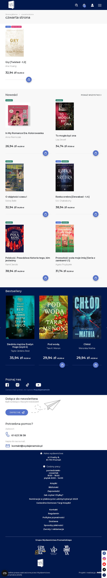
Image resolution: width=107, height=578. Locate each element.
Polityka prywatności (53, 517)
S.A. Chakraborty (63, 201)
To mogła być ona (66, 135)
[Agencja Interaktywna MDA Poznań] (99, 572)
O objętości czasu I (16, 196)
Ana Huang (10, 66)
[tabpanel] (20, 330)
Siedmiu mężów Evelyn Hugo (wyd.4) (20, 345)
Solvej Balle (10, 201)
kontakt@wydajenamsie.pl (26, 446)
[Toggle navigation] (76, 5)
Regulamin (53, 513)
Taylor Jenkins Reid (20, 351)
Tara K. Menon (53, 348)
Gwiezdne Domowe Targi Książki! (53, 503)
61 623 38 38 (18, 435)
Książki (53, 483)
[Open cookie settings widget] (4, 573)
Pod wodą (53, 344)
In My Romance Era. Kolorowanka (24, 133)
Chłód (87, 344)
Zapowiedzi (54, 491)
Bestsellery (16, 27)
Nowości (9, 100)
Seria (8, 27)
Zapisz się (15, 412)
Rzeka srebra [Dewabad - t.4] (73, 196)
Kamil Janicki (11, 264)
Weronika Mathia (87, 348)
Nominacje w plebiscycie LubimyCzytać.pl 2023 (53, 499)
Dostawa (53, 521)
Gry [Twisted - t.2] (15, 62)
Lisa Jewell (61, 139)
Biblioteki (53, 487)
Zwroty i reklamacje (53, 529)
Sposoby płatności (53, 525)
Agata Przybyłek (64, 264)
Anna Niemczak (13, 137)
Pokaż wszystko (90, 95)
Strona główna (11, 14)
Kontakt (53, 509)
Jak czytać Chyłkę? (53, 495)
